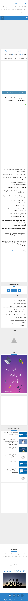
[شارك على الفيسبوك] (15, 290)
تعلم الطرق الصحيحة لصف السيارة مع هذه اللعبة (15, 325)
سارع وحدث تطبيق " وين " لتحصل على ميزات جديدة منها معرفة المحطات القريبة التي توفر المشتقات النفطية (10, 441)
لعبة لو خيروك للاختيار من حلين (19, 309)
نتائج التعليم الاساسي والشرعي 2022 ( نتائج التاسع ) (11, 433)
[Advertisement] (14, 35)
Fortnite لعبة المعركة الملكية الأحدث (17, 311)
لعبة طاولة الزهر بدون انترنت (19, 303)
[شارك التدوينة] (12, 290)
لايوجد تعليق (17, 54)
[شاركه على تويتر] (19, 290)
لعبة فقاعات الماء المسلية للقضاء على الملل (16, 314)
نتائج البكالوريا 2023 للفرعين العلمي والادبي (11, 456)
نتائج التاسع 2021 (14, 462)
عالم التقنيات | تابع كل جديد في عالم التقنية (17, 2)
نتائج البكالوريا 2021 (13, 447)
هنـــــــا (14, 250)
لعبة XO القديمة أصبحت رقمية (19, 322)
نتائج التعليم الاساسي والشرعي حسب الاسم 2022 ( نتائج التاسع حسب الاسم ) (10, 470)
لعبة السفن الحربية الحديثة (20, 317)
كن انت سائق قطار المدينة (20, 300)
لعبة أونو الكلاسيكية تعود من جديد (18, 320)
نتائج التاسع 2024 (14, 476)
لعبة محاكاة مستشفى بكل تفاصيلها (18, 306)
